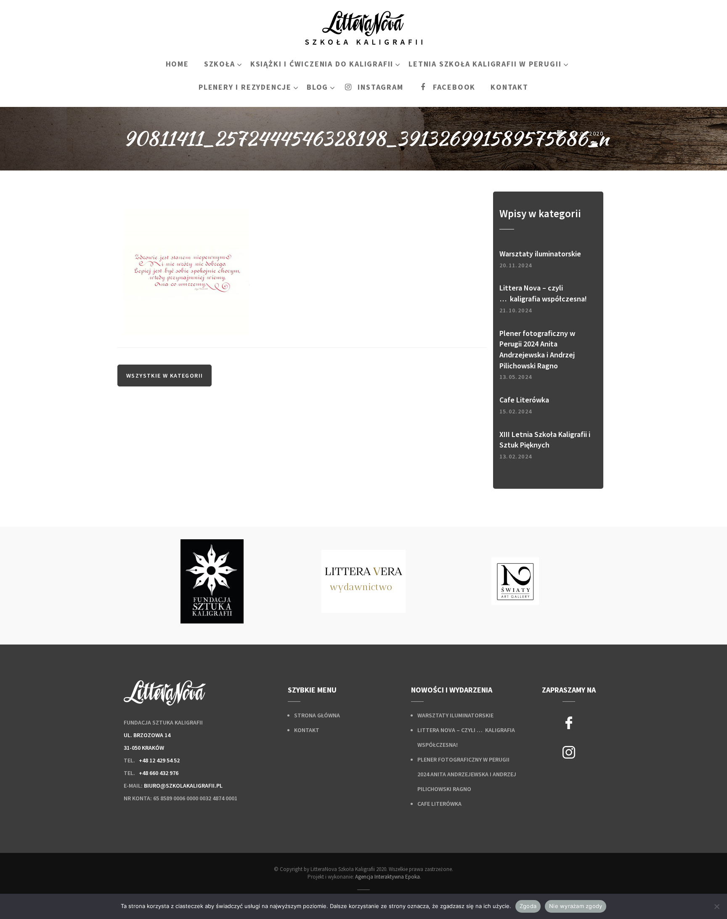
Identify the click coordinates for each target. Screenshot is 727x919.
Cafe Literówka (439, 803)
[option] (212, 581)
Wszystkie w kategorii (164, 375)
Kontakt (306, 730)
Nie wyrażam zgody (575, 906)
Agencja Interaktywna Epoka (387, 876)
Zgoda (528, 906)
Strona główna (317, 715)
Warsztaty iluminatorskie (455, 715)
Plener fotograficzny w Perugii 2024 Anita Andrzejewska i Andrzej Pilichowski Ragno (466, 774)
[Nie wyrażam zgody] (716, 906)
